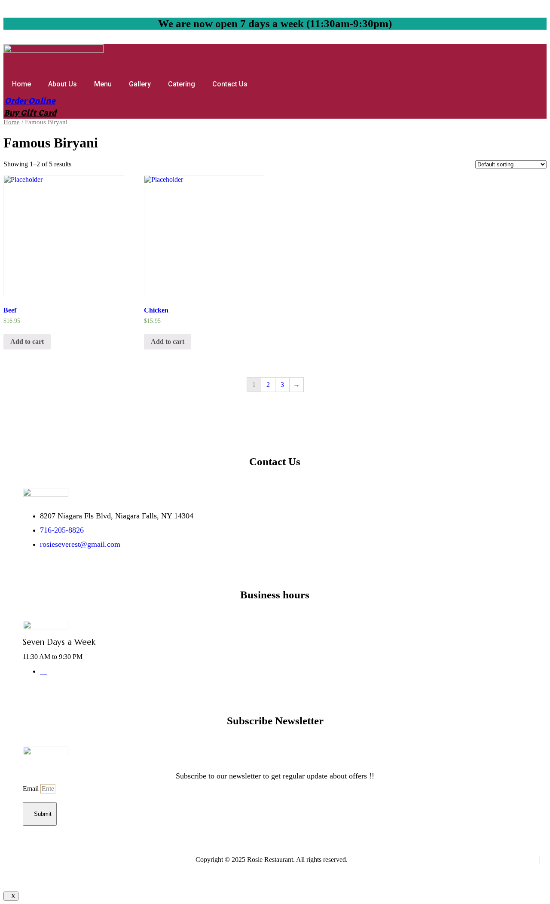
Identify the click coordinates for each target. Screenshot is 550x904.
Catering (181, 84)
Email (31, 788)
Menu (103, 84)
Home (21, 84)
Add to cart (27, 341)
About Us (62, 84)
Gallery (140, 84)
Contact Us (230, 84)
